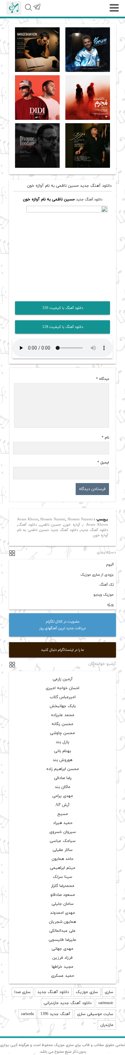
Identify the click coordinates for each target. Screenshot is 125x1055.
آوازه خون (72, 524)
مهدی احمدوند (62, 913)
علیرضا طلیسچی (62, 939)
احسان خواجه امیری (62, 688)
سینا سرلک (62, 877)
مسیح (62, 814)
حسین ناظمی (50, 524)
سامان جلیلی (63, 904)
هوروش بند (62, 760)
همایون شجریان (62, 921)
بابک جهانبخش (63, 706)
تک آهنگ (106, 584)
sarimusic (105, 1003)
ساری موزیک (87, 992)
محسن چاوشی (62, 733)
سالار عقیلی (63, 850)
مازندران (106, 1025)
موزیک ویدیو (103, 594)
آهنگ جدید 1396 (55, 1014)
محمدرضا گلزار (62, 886)
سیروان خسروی (62, 832)
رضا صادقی (62, 778)
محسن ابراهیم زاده (62, 769)
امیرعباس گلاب (63, 697)
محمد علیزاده (62, 715)
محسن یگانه (62, 724)
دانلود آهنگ (27, 524)
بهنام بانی (62, 751)
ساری (109, 992)
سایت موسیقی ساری (95, 1014)
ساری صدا (22, 992)
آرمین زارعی (63, 679)
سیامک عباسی (63, 841)
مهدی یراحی (62, 796)
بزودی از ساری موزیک (97, 574)
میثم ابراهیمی (62, 868)
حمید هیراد (62, 823)
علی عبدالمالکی (62, 930)
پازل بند (62, 742)
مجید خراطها (62, 966)
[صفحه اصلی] (13, 8)
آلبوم (110, 564)
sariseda (27, 1014)
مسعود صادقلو (62, 895)
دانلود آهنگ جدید (89, 199)
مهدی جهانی (62, 948)
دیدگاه (102, 379)
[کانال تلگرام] (36, 10)
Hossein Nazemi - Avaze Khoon (88, 522)
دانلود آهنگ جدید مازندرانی (68, 1003)
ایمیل (103, 462)
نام (105, 437)
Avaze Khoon (27, 519)
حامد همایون (62, 859)
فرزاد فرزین (62, 957)
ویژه (110, 604)
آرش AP (62, 805)
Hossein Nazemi (52, 519)
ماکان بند (62, 787)
